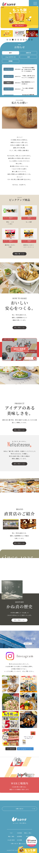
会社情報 (19, 840)
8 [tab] (26, 40)
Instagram (23, 843)
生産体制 (19, 833)
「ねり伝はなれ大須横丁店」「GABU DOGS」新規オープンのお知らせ (28, 69)
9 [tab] (29, 40)
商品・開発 (11, 836)
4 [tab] (15, 40)
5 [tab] (18, 40)
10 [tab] (32, 40)
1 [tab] (7, 40)
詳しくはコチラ (19, 25)
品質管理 (19, 836)
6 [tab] (21, 40)
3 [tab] (13, 40)
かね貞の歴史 (11, 840)
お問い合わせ (19, 809)
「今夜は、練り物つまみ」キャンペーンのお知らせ (28, 76)
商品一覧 (17, 254)
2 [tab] (10, 40)
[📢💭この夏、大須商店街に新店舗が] (10, 737)
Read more (27, 643)
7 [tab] (23, 40)
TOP (11, 833)
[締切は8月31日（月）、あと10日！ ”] (28, 684)
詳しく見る (17, 327)
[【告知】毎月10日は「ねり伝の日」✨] (10, 719)
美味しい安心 (27, 833)
